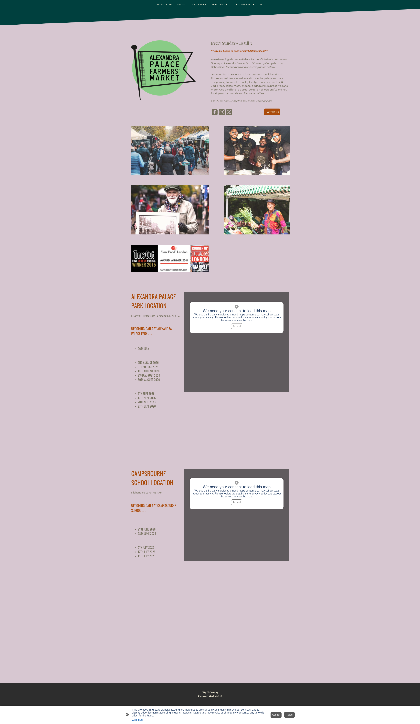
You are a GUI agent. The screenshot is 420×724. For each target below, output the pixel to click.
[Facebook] (215, 112)
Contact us (272, 112)
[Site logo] (210, 701)
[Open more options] (260, 4)
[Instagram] (222, 112)
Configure (137, 719)
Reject (289, 714)
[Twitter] (229, 112)
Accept (237, 326)
